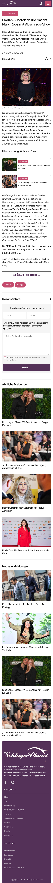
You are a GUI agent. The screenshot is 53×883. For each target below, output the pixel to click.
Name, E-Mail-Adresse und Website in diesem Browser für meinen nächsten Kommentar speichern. (25, 325)
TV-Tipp (20, 284)
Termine (7, 814)
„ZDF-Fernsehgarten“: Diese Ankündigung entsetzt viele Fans (24, 466)
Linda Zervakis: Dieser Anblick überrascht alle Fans (25, 552)
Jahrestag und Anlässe (13, 818)
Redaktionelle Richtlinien (14, 867)
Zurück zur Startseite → (26, 274)
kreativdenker (9, 58)
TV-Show (8, 284)
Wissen (7, 822)
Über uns (8, 863)
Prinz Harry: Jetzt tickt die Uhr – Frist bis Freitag (23, 606)
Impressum (8, 855)
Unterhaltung (9, 805)
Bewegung (8, 835)
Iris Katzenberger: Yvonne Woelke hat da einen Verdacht (26, 649)
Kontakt (7, 859)
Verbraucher (9, 827)
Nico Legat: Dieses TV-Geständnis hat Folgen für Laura (25, 424)
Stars (6, 801)
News (6, 797)
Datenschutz (9, 850)
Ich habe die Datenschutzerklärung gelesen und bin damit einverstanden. (27, 358)
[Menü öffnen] (48, 3)
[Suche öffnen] (40, 3)
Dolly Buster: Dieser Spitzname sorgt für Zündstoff (23, 509)
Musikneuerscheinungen (14, 809)
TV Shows (10, 13)
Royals (7, 831)
